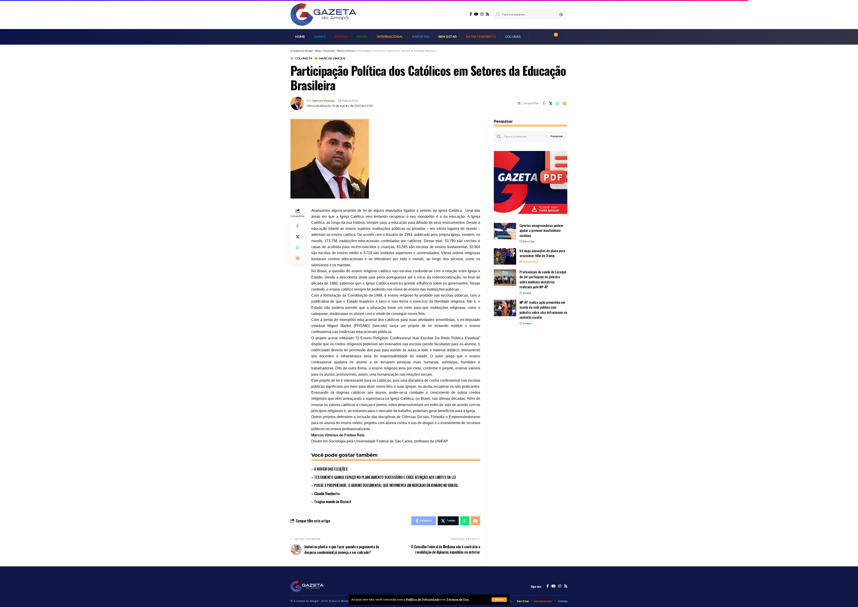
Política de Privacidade (423, 599)
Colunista (303, 58)
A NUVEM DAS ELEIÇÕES (330, 469)
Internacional (530, 261)
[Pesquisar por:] (523, 136)
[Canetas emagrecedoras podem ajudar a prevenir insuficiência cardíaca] (505, 231)
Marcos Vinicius (332, 58)
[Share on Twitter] (550, 103)
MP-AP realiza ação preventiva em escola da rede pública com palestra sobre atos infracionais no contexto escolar (543, 309)
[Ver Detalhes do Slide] (530, 182)
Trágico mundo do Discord (332, 501)
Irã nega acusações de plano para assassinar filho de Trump (542, 253)
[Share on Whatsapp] (557, 103)
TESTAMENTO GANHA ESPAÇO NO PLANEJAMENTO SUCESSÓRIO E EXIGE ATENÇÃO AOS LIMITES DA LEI (385, 477)
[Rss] (487, 14)
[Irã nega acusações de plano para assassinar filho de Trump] (505, 256)
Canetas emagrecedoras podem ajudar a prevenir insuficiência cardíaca (541, 230)
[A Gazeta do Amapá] (323, 14)
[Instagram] (482, 14)
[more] (533, 37)
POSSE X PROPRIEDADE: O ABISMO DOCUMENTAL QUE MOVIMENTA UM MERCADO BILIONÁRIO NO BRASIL (386, 485)
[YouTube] (476, 14)
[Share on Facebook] (543, 103)
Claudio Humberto (326, 493)
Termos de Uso (457, 599)
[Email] (564, 103)
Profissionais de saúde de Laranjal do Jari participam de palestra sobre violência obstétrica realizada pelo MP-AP (542, 279)
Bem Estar (529, 241)
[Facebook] (471, 14)
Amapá (527, 292)
